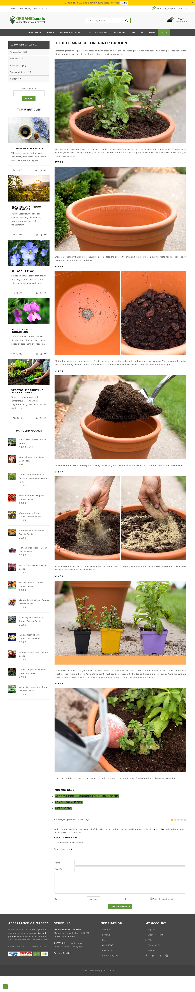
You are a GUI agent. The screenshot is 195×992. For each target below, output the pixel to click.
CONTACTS (41, 8)
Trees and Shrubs (18, 72)
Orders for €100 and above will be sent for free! (92, 2)
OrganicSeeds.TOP (90, 970)
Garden (13, 79)
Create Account (155, 935)
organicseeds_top (73, 946)
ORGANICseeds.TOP (72, 832)
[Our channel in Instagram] (160, 955)
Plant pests (16, 65)
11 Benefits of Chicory (28, 148)
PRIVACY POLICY (16, 946)
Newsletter (107, 950)
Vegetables (69, 819)
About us (106, 929)
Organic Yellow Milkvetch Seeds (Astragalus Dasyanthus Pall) (34, 478)
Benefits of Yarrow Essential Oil (26, 208)
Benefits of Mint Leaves (71, 842)
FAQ (29, 8)
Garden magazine (110, 955)
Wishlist (152, 950)
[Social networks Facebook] (146, 955)
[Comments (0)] (40, 170)
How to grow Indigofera (21, 331)
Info (124, 2)
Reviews (106, 935)
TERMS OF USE (39, 946)
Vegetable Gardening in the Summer (27, 391)
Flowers (14, 58)
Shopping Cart (155, 945)
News (105, 940)
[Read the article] (29, 142)
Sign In (151, 929)
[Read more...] (36, 170)
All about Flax (22, 271)
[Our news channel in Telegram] (167, 955)
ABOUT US (17, 8)
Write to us (76, 943)
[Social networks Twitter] (153, 955)
